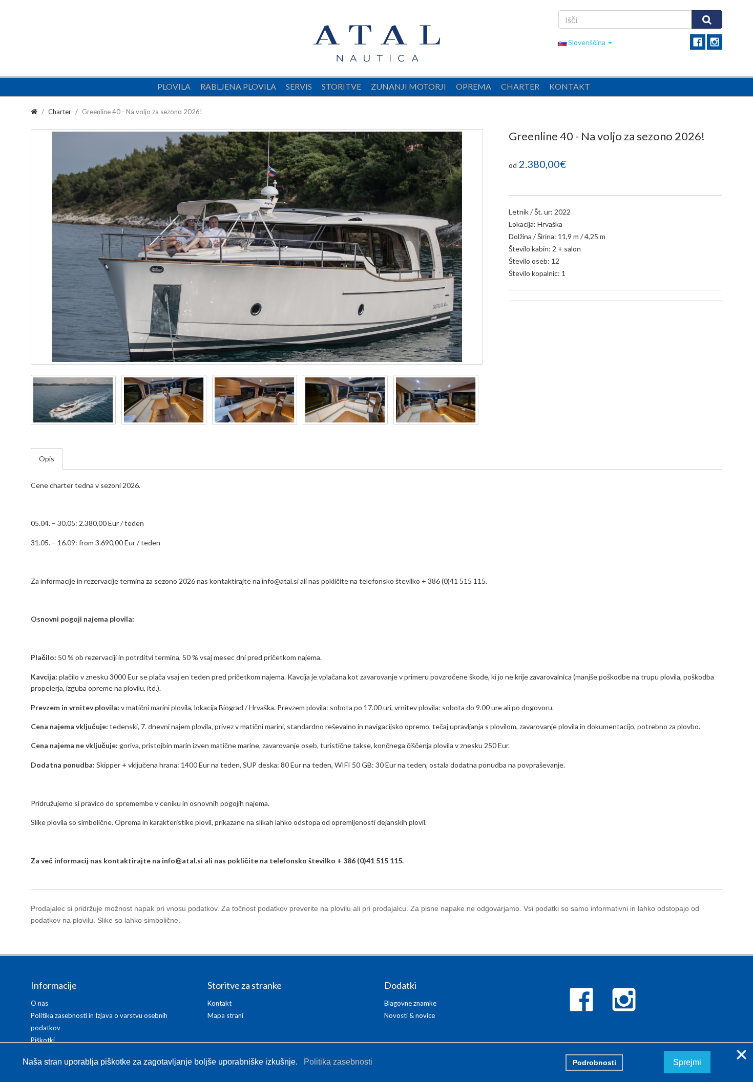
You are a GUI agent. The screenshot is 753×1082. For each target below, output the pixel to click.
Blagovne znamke (410, 1003)
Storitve (341, 86)
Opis (46, 458)
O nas (39, 1003)
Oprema (473, 86)
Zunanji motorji (408, 86)
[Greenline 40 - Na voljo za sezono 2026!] (257, 247)
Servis (299, 86)
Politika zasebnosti (336, 1061)
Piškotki (43, 1040)
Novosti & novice (409, 1015)
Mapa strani (225, 1015)
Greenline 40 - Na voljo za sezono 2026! (142, 112)
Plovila (174, 86)
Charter (520, 86)
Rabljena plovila (238, 86)
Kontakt (569, 86)
